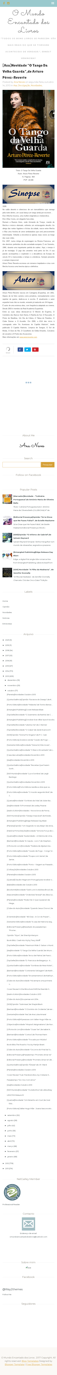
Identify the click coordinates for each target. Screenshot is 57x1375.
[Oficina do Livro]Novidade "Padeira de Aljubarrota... (29, 846)
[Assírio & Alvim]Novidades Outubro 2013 (24, 994)
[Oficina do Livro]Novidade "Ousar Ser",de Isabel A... (29, 1029)
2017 (7, 655)
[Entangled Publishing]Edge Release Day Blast (27, 821)
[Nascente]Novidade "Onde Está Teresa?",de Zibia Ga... (30, 895)
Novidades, (36, 85)
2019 (7, 645)
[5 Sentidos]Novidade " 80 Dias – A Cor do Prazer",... (29, 917)
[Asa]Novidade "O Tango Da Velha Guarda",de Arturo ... (30, 950)
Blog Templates (30, 1361)
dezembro (12, 680)
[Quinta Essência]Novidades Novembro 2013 (26, 782)
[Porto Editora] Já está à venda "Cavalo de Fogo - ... (29, 740)
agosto (10, 1120)
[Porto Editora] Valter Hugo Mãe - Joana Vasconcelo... (29, 1108)
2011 (6, 1168)
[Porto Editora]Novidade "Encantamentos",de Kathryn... (30, 976)
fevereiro (11, 1151)
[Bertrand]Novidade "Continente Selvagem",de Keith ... (30, 971)
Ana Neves (19, 82)
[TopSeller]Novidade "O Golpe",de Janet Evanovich (29, 730)
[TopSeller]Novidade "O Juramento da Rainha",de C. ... (30, 715)
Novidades (7, 612)
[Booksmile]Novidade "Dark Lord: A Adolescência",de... (30, 890)
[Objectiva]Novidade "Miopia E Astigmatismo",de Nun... (30, 1024)
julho (9, 1125)
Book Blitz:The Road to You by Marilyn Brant (25, 1045)
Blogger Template (14, 1364)
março (10, 1146)
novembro (12, 685)
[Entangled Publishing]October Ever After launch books (30, 720)
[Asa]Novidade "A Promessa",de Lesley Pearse (26, 806)
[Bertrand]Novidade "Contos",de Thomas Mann (27, 1034)
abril (9, 1141)
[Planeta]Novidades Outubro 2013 (21, 694)
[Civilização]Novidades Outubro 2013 (22, 869)
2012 (7, 1163)
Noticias (6, 618)
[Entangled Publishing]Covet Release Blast (25, 710)
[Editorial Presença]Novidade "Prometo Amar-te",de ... (30, 1060)
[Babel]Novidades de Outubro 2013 (22, 885)
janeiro (10, 1157)
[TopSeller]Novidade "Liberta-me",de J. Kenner (27, 725)
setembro (11, 1115)
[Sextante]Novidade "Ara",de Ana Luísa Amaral (26, 1014)
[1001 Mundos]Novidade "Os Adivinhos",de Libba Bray (29, 1090)
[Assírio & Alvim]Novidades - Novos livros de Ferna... (28, 811)
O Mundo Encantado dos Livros (28, 22)
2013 (7, 676)
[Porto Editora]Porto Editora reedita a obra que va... (29, 787)
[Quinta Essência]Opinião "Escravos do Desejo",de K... (29, 699)
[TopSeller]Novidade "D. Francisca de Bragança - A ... (29, 960)
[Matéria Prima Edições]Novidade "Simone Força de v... (30, 831)
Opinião (6, 607)
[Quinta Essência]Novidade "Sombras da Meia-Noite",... (30, 965)
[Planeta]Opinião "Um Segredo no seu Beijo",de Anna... (30, 826)
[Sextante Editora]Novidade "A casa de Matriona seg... (30, 922)
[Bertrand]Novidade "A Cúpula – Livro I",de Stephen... (29, 841)
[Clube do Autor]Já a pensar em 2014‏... (23, 999)
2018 (7, 650)
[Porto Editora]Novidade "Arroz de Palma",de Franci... (29, 955)
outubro (10, 690)
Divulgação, (24, 85)
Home (5, 601)
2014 (7, 671)
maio (9, 1136)
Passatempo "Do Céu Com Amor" (21, 1080)
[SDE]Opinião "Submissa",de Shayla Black (25, 1004)
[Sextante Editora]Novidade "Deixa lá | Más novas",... (29, 745)
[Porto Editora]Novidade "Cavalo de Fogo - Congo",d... (30, 851)
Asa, (15, 85)
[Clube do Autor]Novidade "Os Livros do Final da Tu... (29, 1050)
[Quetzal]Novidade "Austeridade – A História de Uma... (30, 836)
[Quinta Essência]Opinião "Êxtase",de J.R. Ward (27, 1065)
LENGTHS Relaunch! (15, 1095)
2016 (7, 661)
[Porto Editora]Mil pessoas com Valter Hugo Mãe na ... (29, 1019)
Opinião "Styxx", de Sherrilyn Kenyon (22, 935)
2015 (7, 666)
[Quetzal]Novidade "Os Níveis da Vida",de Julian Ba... (29, 801)
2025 (7, 640)
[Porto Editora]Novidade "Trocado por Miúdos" (27, 1039)
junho (9, 1131)
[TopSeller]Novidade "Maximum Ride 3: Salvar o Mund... (30, 945)
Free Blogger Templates (39, 1364)
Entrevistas (7, 624)
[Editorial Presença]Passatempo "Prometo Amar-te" (29, 1055)
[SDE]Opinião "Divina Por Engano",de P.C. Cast (27, 735)
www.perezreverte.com (28, 337)
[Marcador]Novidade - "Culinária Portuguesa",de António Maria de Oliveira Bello (33, 499)
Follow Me (7, 1294)
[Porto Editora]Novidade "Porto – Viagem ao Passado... (30, 864)
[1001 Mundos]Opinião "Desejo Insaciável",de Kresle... (29, 816)
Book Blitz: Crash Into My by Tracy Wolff (23, 940)
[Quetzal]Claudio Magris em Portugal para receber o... (30, 880)
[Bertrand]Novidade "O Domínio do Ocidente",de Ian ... (30, 1009)
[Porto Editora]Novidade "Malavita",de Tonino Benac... (30, 705)
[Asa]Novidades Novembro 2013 (20, 760)
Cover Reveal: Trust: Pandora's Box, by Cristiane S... (28, 1075)
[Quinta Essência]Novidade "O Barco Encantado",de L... (30, 750)
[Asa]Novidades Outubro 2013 (19, 1085)
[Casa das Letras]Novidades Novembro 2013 (25, 755)
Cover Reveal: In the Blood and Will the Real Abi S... (29, 989)
